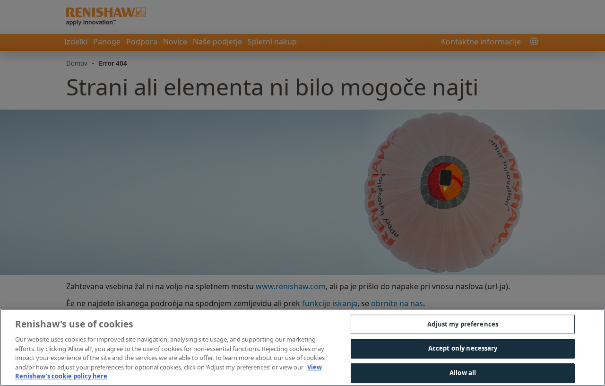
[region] (302, 347)
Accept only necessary (463, 348)
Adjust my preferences (462, 324)
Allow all (462, 373)
